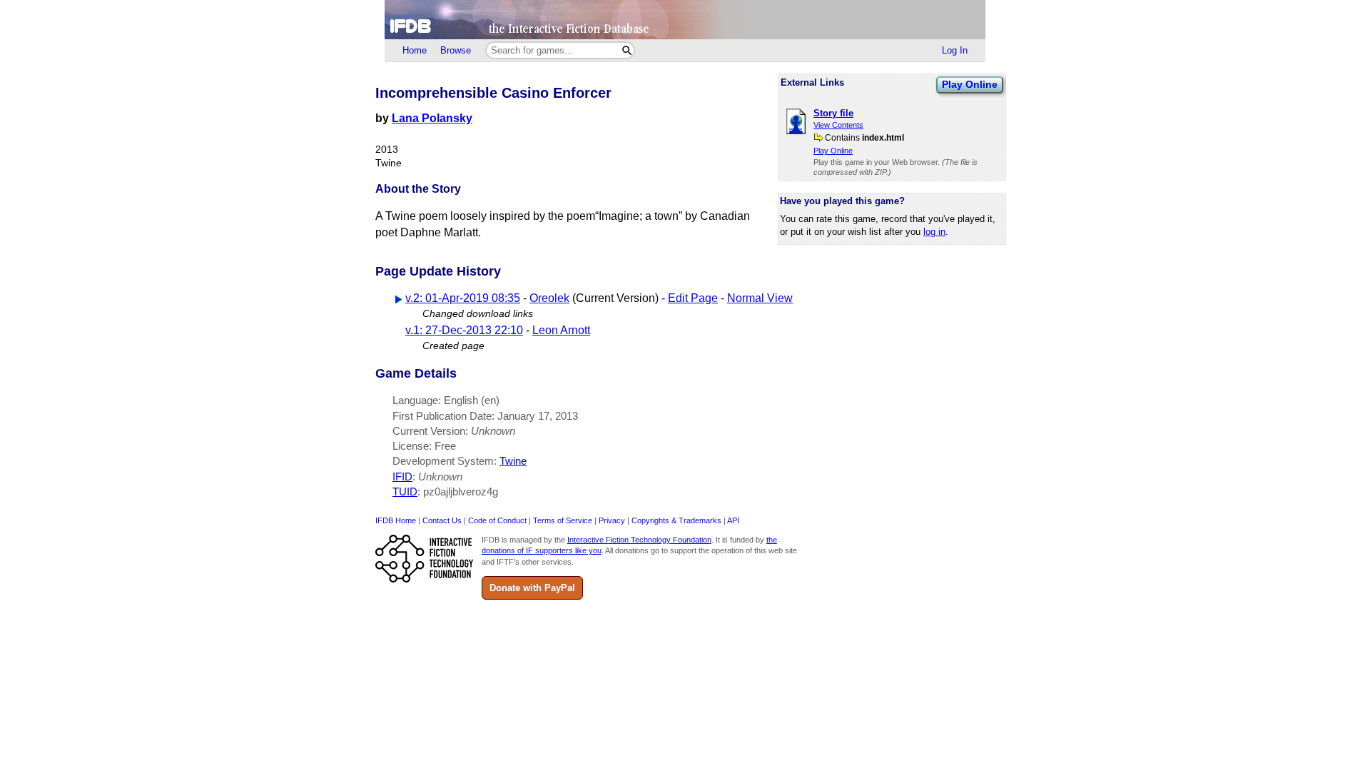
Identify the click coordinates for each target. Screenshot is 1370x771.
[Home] (685, 19)
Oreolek (549, 298)
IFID (402, 476)
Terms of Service (562, 520)
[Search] (627, 50)
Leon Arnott (561, 330)
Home (414, 50)
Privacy (612, 520)
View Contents (838, 125)
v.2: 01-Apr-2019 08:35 (462, 298)
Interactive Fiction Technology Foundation (639, 539)
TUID (404, 491)
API (733, 520)
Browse (455, 50)
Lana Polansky (432, 118)
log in (934, 231)
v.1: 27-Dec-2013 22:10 (464, 330)
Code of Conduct (497, 520)
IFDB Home (395, 520)
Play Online (970, 84)
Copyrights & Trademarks (676, 520)
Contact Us (442, 520)
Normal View (760, 298)
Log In (955, 50)
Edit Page (693, 298)
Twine (513, 461)
